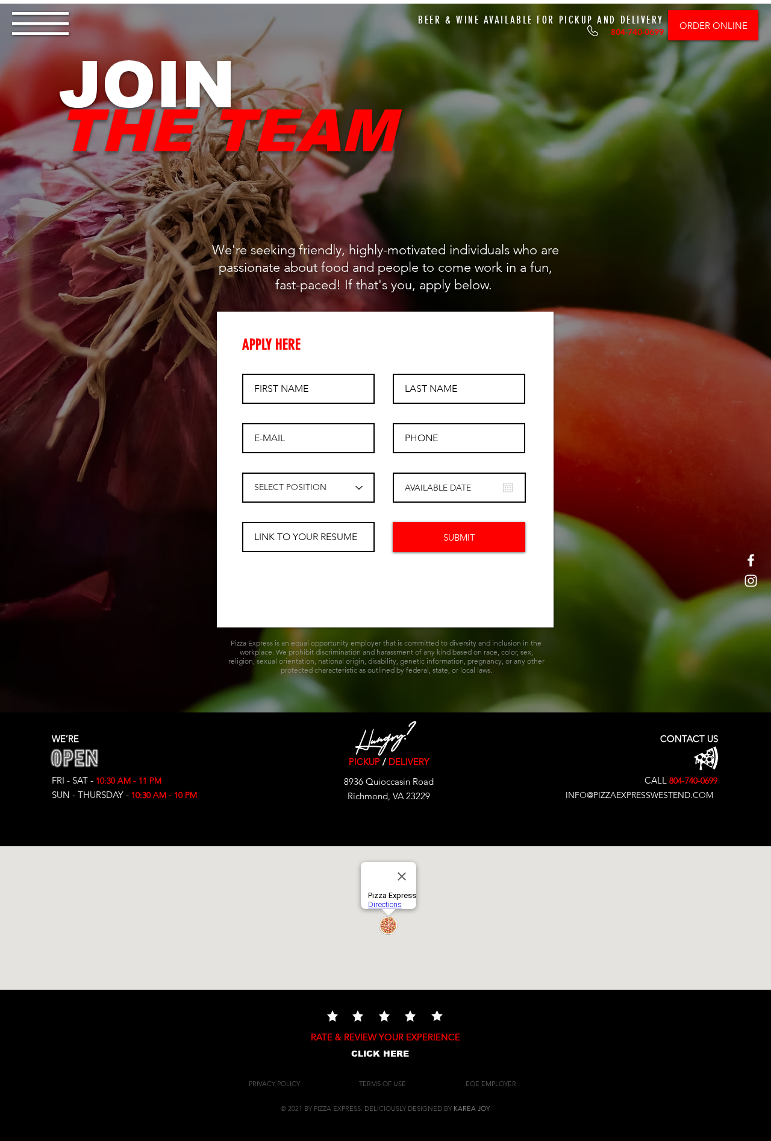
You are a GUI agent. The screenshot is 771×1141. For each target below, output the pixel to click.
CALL (653, 780)
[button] (40, 23)
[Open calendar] (508, 487)
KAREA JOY (472, 1108)
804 (675, 780)
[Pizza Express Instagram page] (751, 581)
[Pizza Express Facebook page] (751, 560)
